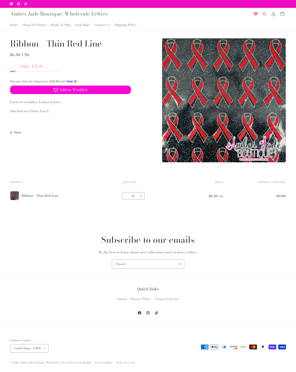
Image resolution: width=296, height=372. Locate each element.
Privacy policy (103, 362)
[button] (264, 13)
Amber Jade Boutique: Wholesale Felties (44, 362)
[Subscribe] (179, 264)
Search (122, 299)
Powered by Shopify (80, 362)
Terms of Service (167, 299)
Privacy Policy (140, 299)
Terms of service (125, 362)
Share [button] (18, 132)
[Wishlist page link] (256, 14)
